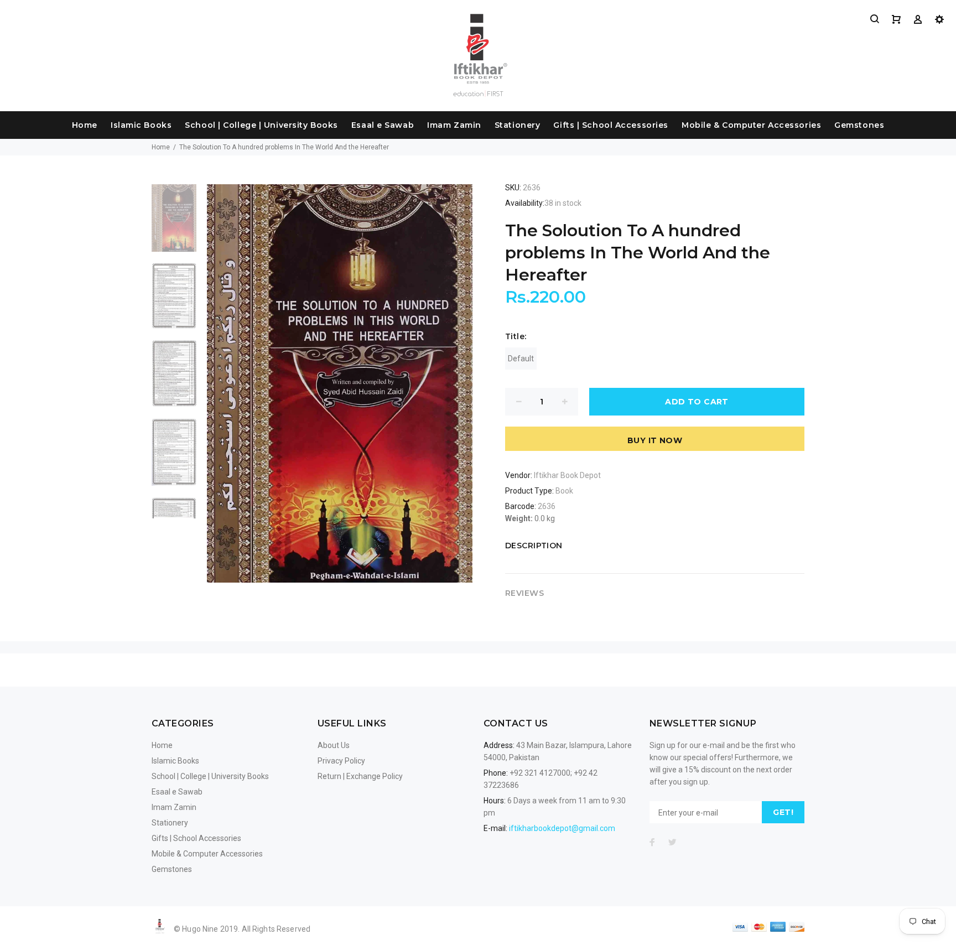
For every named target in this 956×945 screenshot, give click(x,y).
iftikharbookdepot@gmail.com (562, 828)
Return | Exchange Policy (360, 776)
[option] (174, 223)
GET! (783, 812)
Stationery (518, 125)
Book (564, 490)
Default (521, 358)
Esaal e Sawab (382, 125)
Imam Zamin (454, 125)
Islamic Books (141, 125)
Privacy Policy (341, 760)
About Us (334, 745)
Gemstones (859, 125)
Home (84, 125)
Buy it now (654, 440)
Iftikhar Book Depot (567, 475)
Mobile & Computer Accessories (751, 125)
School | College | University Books (261, 125)
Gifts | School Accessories (610, 125)
